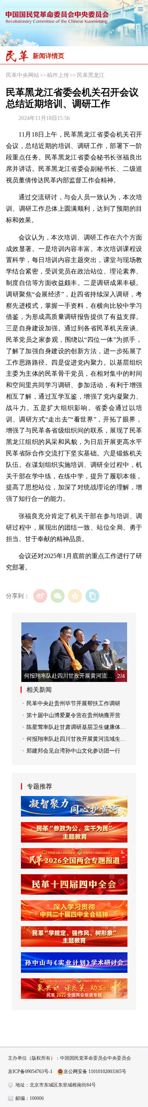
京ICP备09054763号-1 (30, 1071)
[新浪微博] (40, 596)
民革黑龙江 (91, 75)
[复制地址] (92, 596)
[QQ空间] (75, 596)
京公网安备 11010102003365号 (95, 1071)
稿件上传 (58, 75)
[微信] (57, 596)
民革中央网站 (22, 75)
